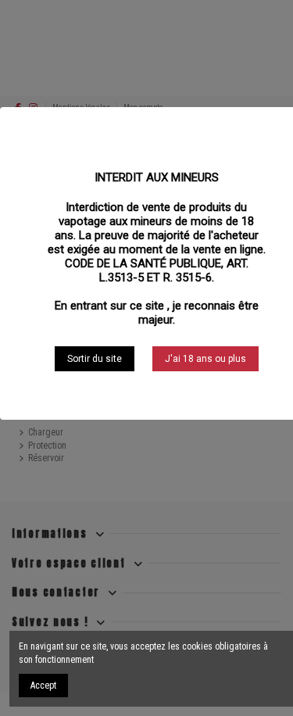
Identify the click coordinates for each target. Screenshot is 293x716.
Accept (43, 685)
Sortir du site (94, 358)
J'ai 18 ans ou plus (205, 358)
